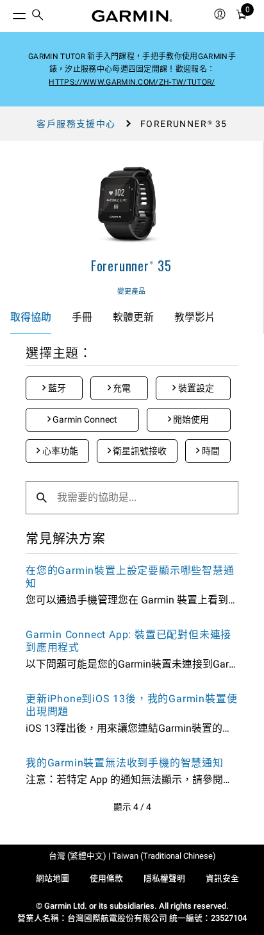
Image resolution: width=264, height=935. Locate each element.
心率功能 (59, 451)
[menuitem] (37, 16)
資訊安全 (222, 878)
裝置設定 (195, 388)
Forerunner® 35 (131, 265)
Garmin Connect (84, 419)
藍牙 (56, 388)
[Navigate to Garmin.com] (132, 16)
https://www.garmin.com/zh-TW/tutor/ (132, 82)
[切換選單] (7, 13)
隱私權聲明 (164, 878)
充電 (121, 388)
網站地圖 (52, 878)
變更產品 (131, 291)
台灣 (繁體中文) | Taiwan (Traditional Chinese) (132, 856)
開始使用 (190, 419)
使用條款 (106, 878)
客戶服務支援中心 (76, 124)
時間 (210, 451)
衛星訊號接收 (139, 451)
